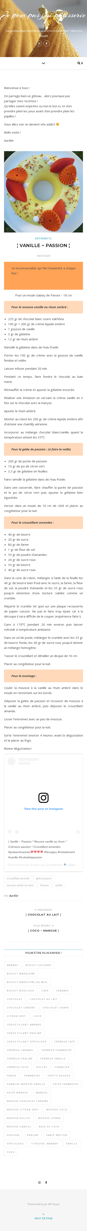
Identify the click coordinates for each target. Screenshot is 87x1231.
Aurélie (13, 896)
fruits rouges (59, 1075)
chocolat (14, 999)
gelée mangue (17, 1092)
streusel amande (44, 1143)
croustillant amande (18, 878)
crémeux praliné (20, 1058)
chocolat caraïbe (21, 1007)
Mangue (42, 1092)
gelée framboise (66, 1084)
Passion (44, 885)
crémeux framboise (56, 1050)
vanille (59, 885)
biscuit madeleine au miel (27, 982)
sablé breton (56, 1135)
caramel (62, 990)
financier (62, 1067)
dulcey (41, 1067)
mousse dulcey (19, 1118)
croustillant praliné (24, 1033)
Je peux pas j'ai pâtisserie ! (43, 19)
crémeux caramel (20, 1050)
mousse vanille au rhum (20, 885)
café (45, 990)
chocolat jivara (56, 1007)
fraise (12, 1075)
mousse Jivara (49, 1118)
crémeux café (64, 1041)
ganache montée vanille (26, 1084)
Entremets (43, 238)
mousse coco (57, 1109)
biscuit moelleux (20, 990)
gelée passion (44, 878)
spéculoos (15, 1143)
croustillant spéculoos (27, 1041)
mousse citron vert (23, 1109)
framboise (32, 1075)
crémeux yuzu (18, 1067)
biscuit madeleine (21, 973)
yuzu (11, 1152)
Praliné (33, 1135)
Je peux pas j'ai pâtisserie (47, 864)
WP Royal (53, 1204)
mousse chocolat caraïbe (27, 1101)
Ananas (12, 965)
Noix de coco (49, 1126)
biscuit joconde (38, 965)
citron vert (16, 1016)
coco (38, 1016)
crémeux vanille (53, 1058)
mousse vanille (19, 1126)
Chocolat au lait (44, 999)
